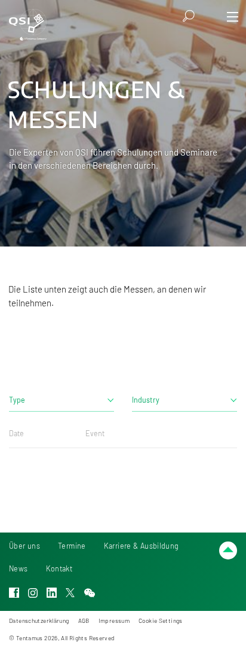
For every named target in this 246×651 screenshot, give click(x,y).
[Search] (189, 15)
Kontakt (59, 568)
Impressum (114, 620)
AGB (84, 620)
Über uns (24, 546)
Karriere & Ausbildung (141, 546)
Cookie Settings (161, 620)
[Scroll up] (228, 550)
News (18, 568)
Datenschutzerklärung (39, 620)
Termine (72, 546)
